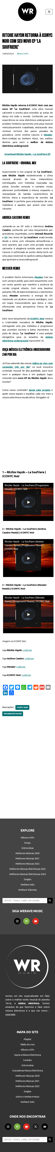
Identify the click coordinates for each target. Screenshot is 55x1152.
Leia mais (10, 1014)
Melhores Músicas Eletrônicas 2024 (27, 874)
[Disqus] (27, 765)
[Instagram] (17, 921)
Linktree (27, 650)
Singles (27, 879)
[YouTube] (35, 921)
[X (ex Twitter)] (35, 1126)
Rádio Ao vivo (27, 1044)
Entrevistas (28, 848)
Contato (27, 1060)
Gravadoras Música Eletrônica (27, 1070)
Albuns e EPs (23, 53)
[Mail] (45, 1126)
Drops (27, 842)
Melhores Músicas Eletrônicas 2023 (27, 869)
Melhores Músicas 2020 (27, 853)
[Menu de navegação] (49, 11)
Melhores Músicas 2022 (27, 863)
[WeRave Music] (27, 11)
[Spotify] (26, 921)
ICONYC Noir (22, 707)
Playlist (27, 1039)
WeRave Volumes (27, 889)
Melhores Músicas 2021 (27, 858)
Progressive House (13, 714)
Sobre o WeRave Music (27, 1096)
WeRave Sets (28, 884)
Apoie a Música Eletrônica (27, 1055)
